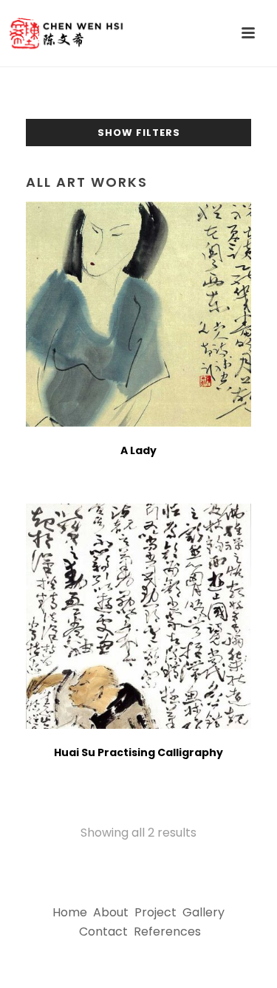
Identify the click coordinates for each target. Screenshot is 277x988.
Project (155, 912)
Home (69, 912)
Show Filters (139, 133)
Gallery (203, 912)
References (167, 931)
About (111, 912)
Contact (103, 931)
